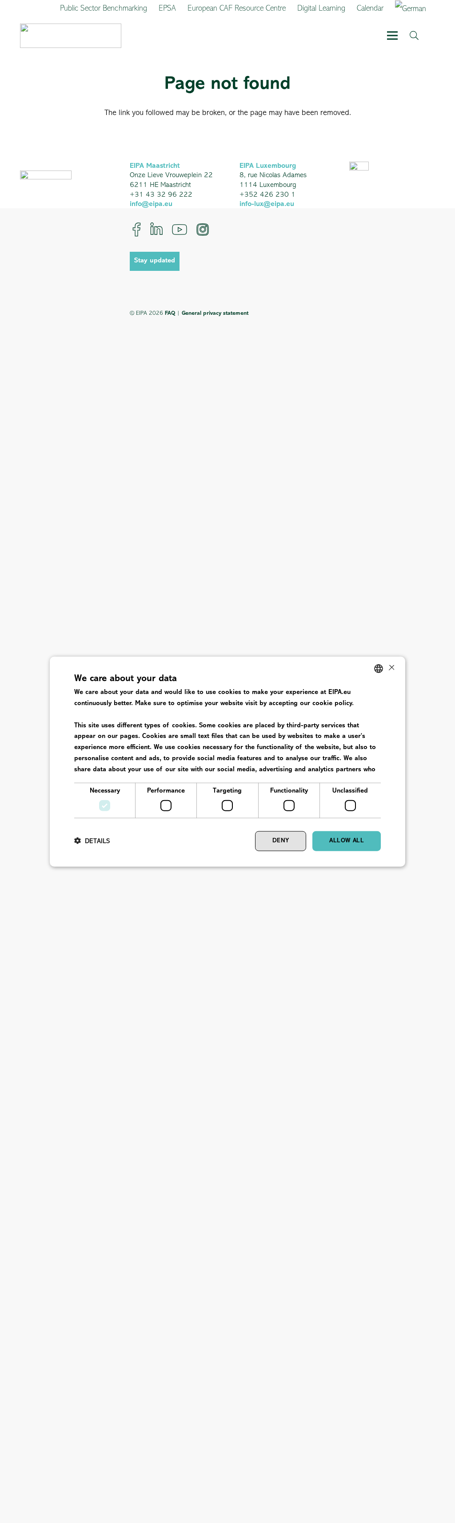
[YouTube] (179, 230)
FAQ (170, 313)
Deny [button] (280, 840)
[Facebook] (137, 230)
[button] (392, 35)
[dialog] (227, 762)
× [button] (390, 668)
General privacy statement (215, 313)
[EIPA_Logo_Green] (70, 36)
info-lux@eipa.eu (266, 204)
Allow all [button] (346, 840)
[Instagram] (202, 230)
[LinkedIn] (156, 230)
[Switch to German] (412, 9)
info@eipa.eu (151, 204)
